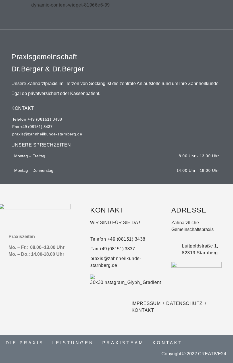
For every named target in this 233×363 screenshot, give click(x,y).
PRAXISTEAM (123, 343)
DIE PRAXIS (25, 343)
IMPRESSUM (146, 303)
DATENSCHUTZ (184, 303)
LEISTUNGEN (73, 343)
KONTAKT (143, 310)
